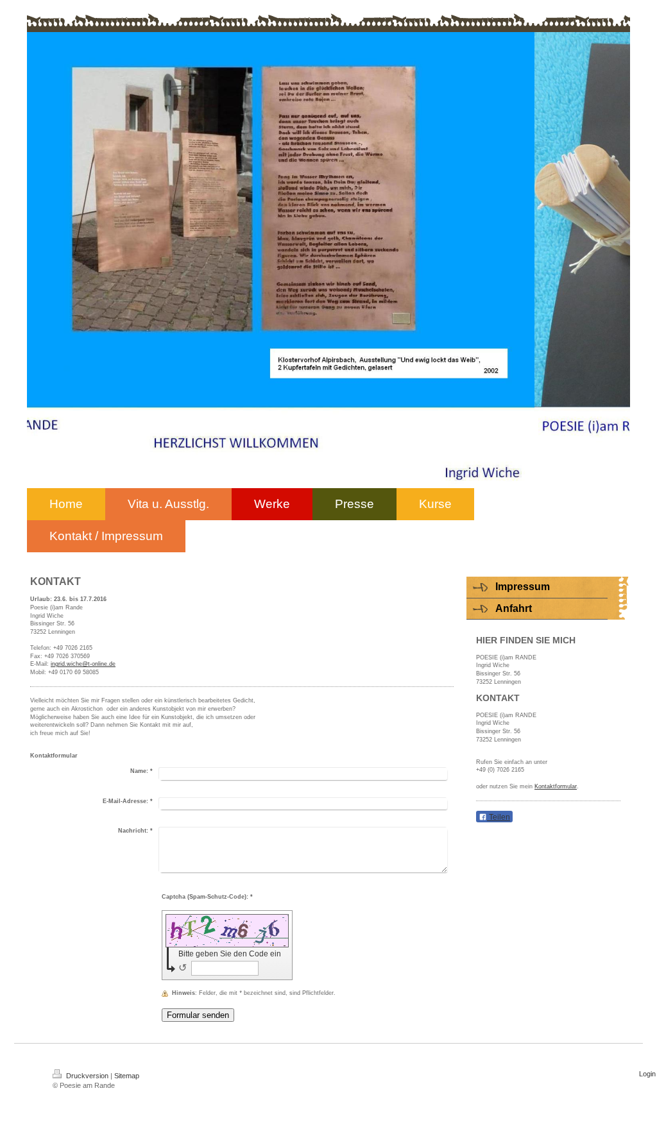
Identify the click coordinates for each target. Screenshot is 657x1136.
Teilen (498, 817)
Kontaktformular (555, 786)
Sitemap (126, 1076)
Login (647, 1074)
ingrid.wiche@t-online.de (83, 664)
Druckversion (87, 1076)
